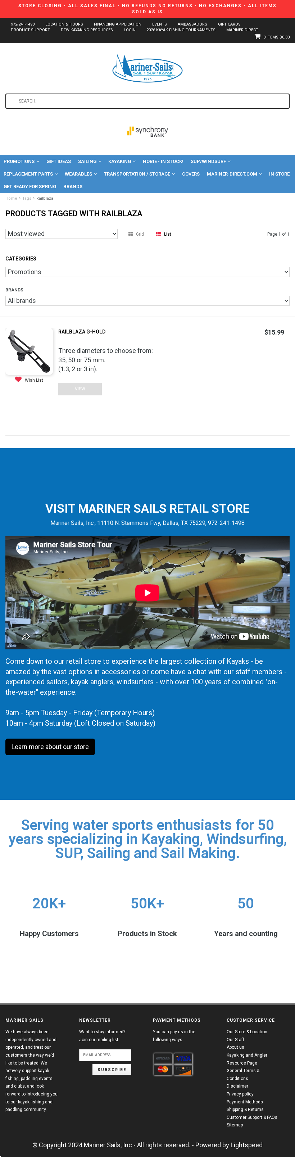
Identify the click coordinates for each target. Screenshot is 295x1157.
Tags (26, 198)
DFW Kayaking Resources (87, 30)
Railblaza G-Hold (81, 332)
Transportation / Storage (137, 174)
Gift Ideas (58, 161)
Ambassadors (192, 24)
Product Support (30, 30)
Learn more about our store (50, 746)
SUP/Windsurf (208, 161)
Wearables (78, 174)
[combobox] (147, 101)
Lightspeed (247, 1145)
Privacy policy (240, 1094)
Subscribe (111, 1069)
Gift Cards (229, 24)
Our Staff (235, 1039)
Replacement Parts (28, 174)
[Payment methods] (163, 1058)
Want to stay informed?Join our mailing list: (102, 1035)
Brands (72, 186)
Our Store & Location (247, 1031)
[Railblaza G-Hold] (29, 350)
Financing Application (117, 24)
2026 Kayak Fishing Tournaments (180, 30)
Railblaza (44, 198)
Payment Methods (245, 1101)
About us (235, 1047)
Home (11, 198)
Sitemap (235, 1124)
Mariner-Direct (242, 30)
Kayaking (119, 161)
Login (130, 30)
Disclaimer (237, 1086)
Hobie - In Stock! (163, 161)
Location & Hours (64, 24)
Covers (191, 174)
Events (159, 24)
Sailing (87, 161)
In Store (279, 174)
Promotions (19, 161)
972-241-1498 (23, 24)
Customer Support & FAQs (252, 1117)
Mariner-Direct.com (232, 174)
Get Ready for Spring (30, 186)
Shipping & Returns (245, 1109)
